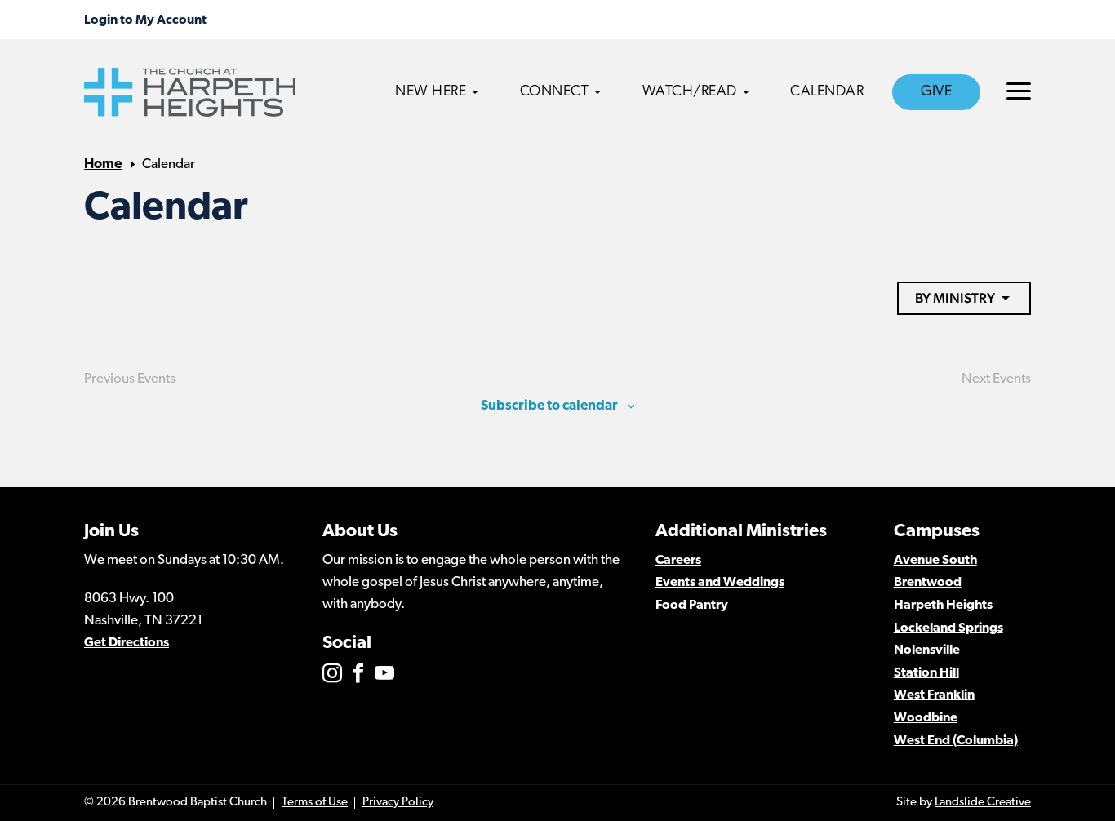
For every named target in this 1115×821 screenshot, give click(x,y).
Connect (554, 92)
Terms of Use (315, 803)
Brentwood (928, 582)
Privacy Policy (397, 803)
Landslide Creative (983, 803)
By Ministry (955, 298)
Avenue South (935, 560)
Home (103, 164)
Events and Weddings (719, 582)
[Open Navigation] (1018, 91)
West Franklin (934, 695)
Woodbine (925, 718)
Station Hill (926, 673)
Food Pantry (691, 605)
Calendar (827, 92)
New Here (430, 92)
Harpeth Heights (943, 605)
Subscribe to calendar (549, 406)
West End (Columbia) (956, 741)
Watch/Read (689, 92)
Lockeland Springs (948, 628)
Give (936, 92)
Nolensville (927, 650)
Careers (678, 560)
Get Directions (126, 643)
